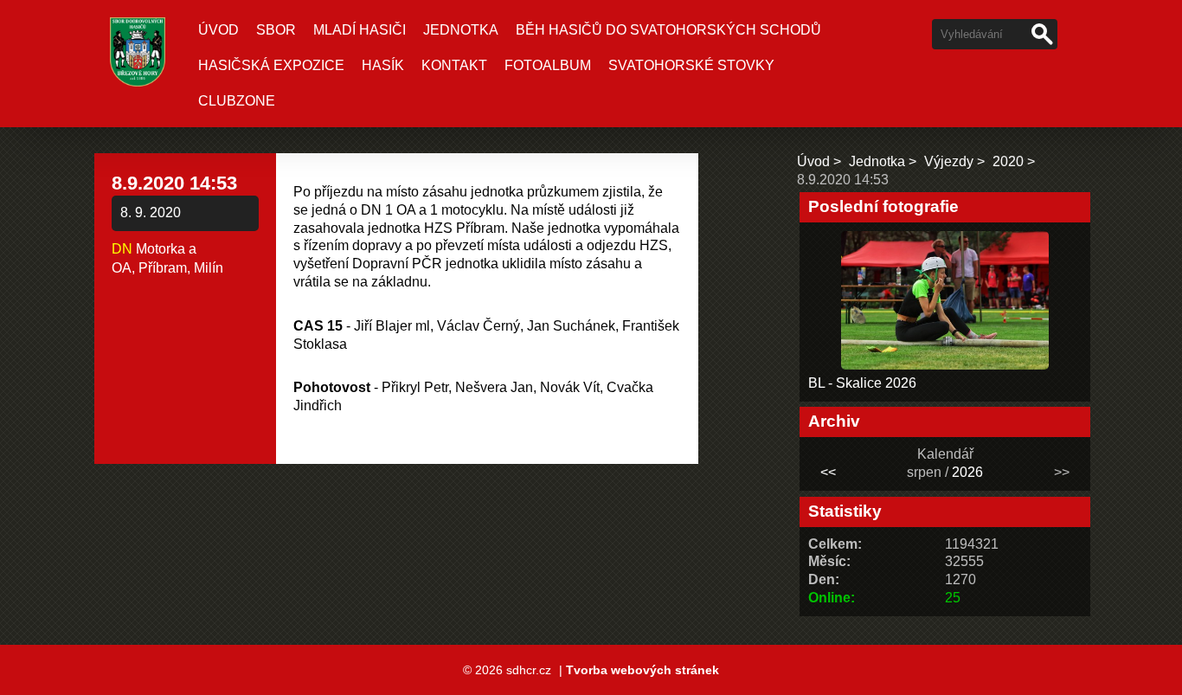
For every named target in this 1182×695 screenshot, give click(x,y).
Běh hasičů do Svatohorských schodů (668, 30)
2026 (967, 472)
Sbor (276, 30)
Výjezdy (948, 161)
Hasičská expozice (271, 65)
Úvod (218, 30)
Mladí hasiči (359, 30)
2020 (1008, 161)
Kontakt (454, 65)
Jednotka (460, 30)
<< (828, 472)
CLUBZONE (236, 100)
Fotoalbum (547, 65)
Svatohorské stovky (691, 65)
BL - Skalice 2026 (862, 383)
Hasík (383, 65)
